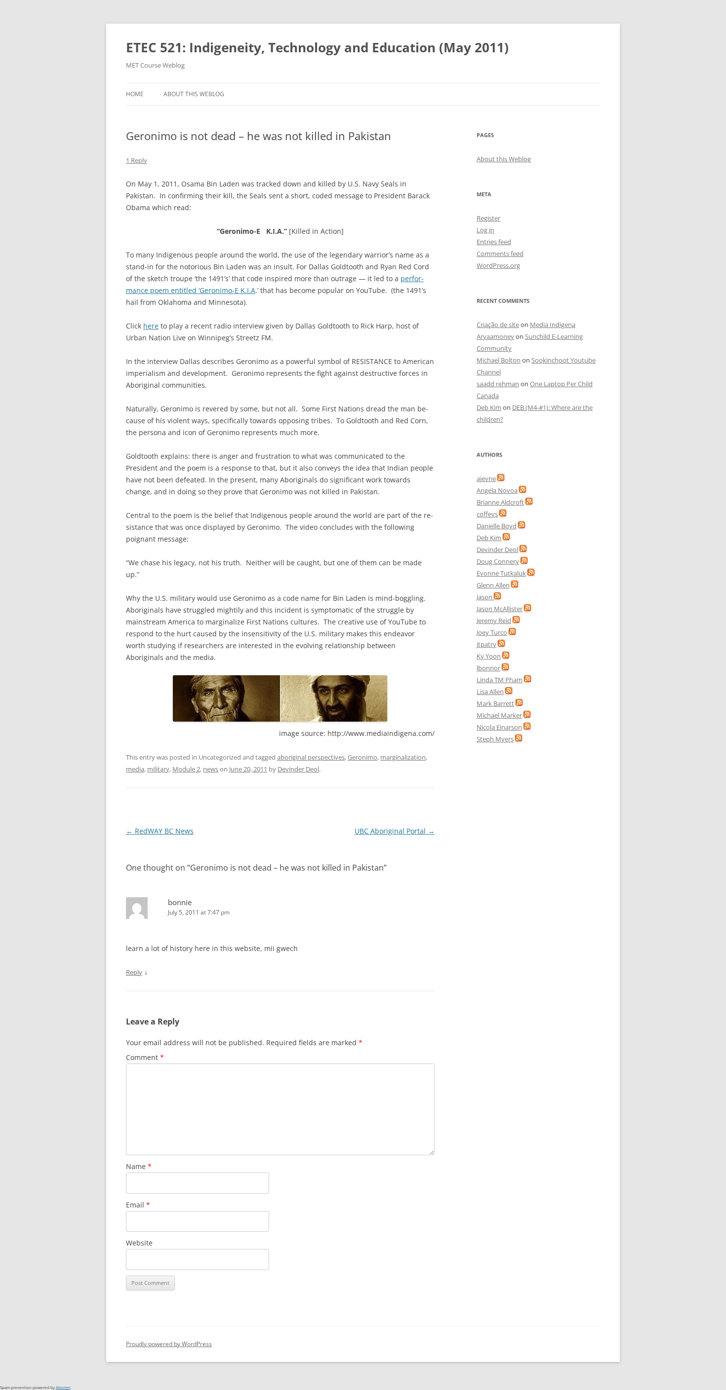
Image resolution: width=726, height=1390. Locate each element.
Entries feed (494, 241)
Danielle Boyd (497, 525)
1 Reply (136, 160)
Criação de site (498, 324)
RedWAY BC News (160, 831)
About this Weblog (193, 94)
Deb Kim (489, 407)
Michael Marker (499, 715)
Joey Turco (492, 632)
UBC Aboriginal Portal (395, 831)
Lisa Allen (490, 691)
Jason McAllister (500, 608)
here (151, 325)
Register (488, 218)
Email (138, 1204)
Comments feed (500, 253)
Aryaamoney (495, 336)
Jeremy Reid (494, 620)
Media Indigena (552, 324)
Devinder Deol (298, 769)
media (135, 769)
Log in (485, 229)
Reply (134, 972)
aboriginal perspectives (311, 757)
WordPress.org (498, 265)
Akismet (63, 1387)
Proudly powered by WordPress (169, 1344)
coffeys (487, 514)
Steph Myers (495, 738)
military (158, 769)
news (210, 769)
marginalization (403, 757)
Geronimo (362, 757)
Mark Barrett (495, 703)
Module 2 (186, 769)
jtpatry (486, 644)
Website (139, 1242)
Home (135, 94)
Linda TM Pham (500, 679)
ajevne (486, 478)
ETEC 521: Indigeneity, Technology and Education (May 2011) (317, 47)
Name (139, 1166)
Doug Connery (498, 561)
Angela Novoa (497, 490)
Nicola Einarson (499, 727)
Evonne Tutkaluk (501, 573)
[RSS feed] (500, 478)
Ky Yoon (489, 656)
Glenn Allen (493, 585)
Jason (485, 596)
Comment (145, 1057)
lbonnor (488, 667)
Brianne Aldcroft (500, 502)
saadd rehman (498, 383)
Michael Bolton (499, 360)
